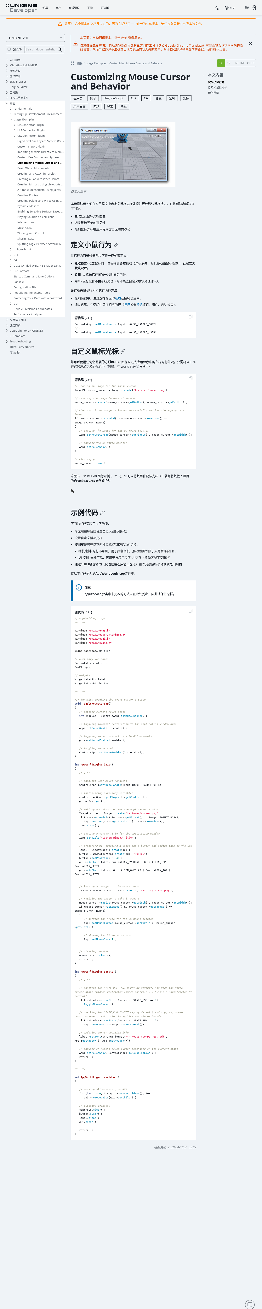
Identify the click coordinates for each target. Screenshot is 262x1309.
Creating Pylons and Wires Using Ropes (41, 200)
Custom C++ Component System (38, 157)
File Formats (21, 271)
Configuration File (25, 287)
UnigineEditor (18, 87)
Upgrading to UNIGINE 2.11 (27, 330)
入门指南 (15, 60)
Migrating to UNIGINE (23, 65)
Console (19, 282)
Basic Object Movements (33, 168)
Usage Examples (24, 119)
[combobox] (230, 7)
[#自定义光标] (123, 351)
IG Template (17, 336)
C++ (16, 255)
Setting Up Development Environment (38, 114)
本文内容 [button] (215, 75)
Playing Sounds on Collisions (35, 217)
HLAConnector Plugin (31, 130)
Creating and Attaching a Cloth (37, 173)
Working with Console (31, 233)
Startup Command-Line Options (34, 276)
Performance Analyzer (28, 314)
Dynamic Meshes (28, 206)
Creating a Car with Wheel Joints (38, 179)
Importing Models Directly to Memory (41, 152)
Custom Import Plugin (31, 146)
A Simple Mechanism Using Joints (39, 190)
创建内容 (15, 325)
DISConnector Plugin (30, 125)
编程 (12, 103)
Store (104, 7)
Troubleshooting (20, 341)
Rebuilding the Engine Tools (32, 292)
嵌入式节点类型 (19, 98)
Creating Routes (27, 195)
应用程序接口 (18, 320)
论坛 (45, 7)
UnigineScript (22, 249)
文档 (58, 7)
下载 (90, 7)
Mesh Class (24, 228)
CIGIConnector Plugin (31, 135)
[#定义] (116, 245)
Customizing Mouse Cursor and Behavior (41, 163)
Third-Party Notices (22, 347)
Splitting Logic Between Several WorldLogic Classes (41, 244)
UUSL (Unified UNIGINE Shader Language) (39, 265)
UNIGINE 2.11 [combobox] (18, 38)
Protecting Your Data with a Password (38, 298)
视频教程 (15, 71)
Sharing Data (25, 238)
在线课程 (74, 7)
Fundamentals (23, 108)
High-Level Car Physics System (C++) (40, 141)
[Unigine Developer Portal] (21, 8)
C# (15, 260)
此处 (124, 38)
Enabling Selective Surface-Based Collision (41, 211)
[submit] (59, 49)
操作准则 (15, 76)
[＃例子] (102, 513)
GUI (16, 303)
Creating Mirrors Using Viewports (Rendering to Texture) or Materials (41, 184)
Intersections (25, 222)
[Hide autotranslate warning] (251, 43)
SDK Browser (18, 81)
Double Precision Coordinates (33, 309)
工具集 (14, 92)
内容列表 (15, 352)
